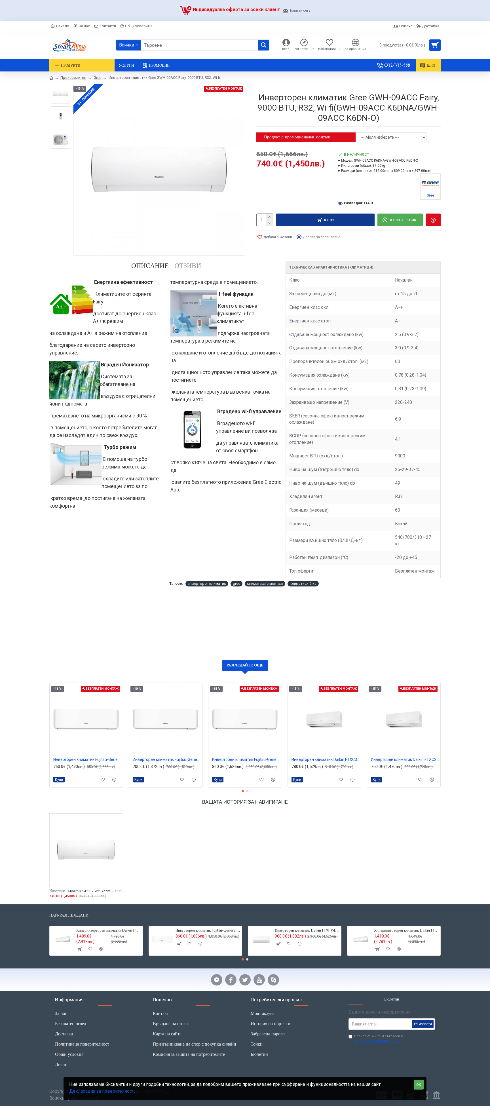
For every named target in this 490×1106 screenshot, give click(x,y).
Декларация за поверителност (101, 1091)
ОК (418, 1084)
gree (236, 583)
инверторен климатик (207, 583)
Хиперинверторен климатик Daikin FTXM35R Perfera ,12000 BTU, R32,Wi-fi (108, 930)
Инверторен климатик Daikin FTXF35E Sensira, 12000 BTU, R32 (307, 930)
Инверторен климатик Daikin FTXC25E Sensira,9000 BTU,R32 (405, 759)
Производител (73, 77)
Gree (97, 77)
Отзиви (187, 265)
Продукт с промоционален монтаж (297, 137)
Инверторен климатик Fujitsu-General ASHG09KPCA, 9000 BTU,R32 (87, 759)
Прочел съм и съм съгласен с (378, 1038)
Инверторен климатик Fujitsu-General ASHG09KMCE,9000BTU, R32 (167, 759)
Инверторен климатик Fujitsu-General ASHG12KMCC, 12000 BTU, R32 (246, 759)
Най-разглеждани (68, 915)
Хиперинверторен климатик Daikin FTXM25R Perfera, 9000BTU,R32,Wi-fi (406, 930)
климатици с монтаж (265, 583)
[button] (243, 791)
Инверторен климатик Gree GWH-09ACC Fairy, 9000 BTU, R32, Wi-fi (86, 890)
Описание (150, 265)
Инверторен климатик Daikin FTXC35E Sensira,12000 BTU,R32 (326, 759)
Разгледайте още (245, 665)
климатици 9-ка (303, 583)
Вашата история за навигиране (245, 802)
